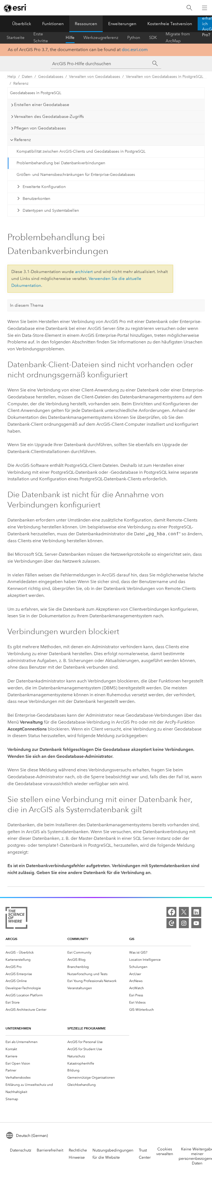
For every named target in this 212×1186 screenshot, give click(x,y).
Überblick (21, 23)
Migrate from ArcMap (178, 37)
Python (133, 37)
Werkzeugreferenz (100, 37)
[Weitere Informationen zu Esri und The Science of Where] (16, 919)
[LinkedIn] (196, 912)
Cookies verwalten (164, 1151)
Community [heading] (77, 939)
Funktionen (53, 23)
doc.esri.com (135, 49)
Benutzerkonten (36, 198)
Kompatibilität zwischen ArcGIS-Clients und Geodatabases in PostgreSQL (81, 151)
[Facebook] (171, 912)
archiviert (84, 271)
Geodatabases (50, 76)
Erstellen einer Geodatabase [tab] (41, 104)
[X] (184, 912)
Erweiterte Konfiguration (44, 186)
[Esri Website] (15, 8)
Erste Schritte (40, 37)
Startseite (16, 37)
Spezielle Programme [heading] (86, 1028)
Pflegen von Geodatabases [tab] (40, 128)
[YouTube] (196, 923)
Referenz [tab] (22, 139)
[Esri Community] (171, 923)
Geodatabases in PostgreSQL (35, 93)
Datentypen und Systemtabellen (51, 210)
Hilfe (70, 37)
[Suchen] (189, 7)
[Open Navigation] (204, 7)
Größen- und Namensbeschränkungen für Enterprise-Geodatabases (76, 174)
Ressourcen (86, 23)
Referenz (20, 83)
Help (11, 76)
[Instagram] (184, 923)
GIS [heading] (131, 939)
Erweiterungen (122, 23)
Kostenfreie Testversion (169, 23)
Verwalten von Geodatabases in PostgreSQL (164, 76)
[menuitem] (36, 952)
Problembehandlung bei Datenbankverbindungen (61, 163)
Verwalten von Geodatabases (94, 76)
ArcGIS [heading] (11, 939)
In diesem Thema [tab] (26, 305)
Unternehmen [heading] (18, 1028)
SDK (153, 37)
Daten (27, 76)
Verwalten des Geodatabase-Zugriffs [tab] (49, 116)
